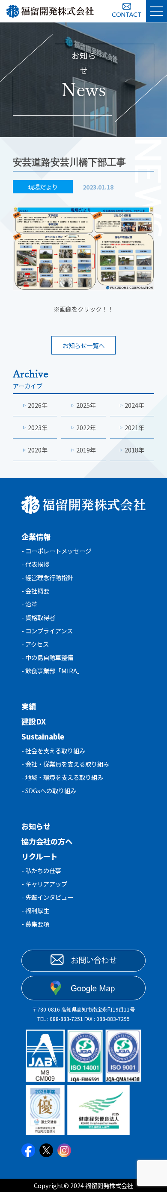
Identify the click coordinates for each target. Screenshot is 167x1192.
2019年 (86, 449)
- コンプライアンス (47, 630)
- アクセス (35, 643)
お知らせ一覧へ (83, 345)
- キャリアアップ (44, 883)
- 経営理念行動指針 (47, 577)
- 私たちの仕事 (41, 870)
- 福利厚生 (35, 910)
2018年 (134, 449)
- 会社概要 (35, 590)
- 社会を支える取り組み (53, 750)
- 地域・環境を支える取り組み (62, 777)
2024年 (134, 405)
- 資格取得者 (38, 617)
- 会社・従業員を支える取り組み (65, 763)
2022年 (86, 427)
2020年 (38, 449)
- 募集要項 (35, 923)
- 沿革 (29, 603)
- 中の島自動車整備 (47, 657)
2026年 (38, 405)
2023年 (38, 427)
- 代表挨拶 (35, 563)
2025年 (86, 405)
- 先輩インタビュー (47, 897)
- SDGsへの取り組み (48, 790)
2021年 (134, 427)
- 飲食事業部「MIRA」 (52, 670)
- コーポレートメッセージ (56, 550)
